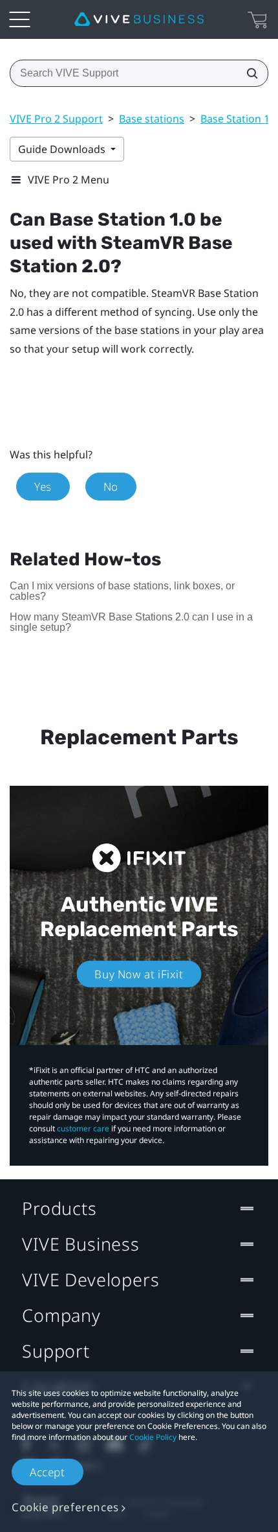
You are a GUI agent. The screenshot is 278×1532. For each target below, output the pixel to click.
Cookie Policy (152, 1437)
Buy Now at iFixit (138, 974)
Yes (43, 486)
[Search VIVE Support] (248, 73)
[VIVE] (139, 19)
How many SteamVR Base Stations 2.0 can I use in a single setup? (131, 622)
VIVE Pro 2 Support (56, 119)
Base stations (151, 119)
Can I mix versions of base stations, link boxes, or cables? (122, 591)
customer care (83, 1128)
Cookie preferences (65, 1507)
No (110, 486)
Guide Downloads (63, 149)
